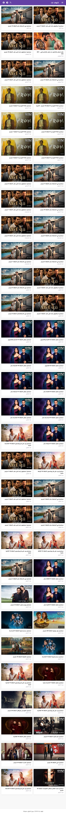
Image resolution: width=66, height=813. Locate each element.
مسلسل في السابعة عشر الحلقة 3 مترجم (20, 579)
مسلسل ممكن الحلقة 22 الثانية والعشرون (51, 340)
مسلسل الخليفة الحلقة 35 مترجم (22, 657)
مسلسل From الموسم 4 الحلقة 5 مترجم (20, 158)
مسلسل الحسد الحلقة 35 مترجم (22, 762)
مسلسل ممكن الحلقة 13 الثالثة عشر (53, 579)
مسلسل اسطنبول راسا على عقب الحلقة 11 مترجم (50, 26)
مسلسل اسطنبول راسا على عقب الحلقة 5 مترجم (50, 288)
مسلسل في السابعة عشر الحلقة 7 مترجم (20, 262)
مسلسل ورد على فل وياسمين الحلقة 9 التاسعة (18, 788)
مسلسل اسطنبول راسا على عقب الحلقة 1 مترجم (18, 525)
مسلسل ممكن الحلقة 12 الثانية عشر (53, 605)
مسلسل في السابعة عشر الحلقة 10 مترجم (51, 210)
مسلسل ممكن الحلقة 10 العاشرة (22, 736)
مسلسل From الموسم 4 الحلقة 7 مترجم (20, 132)
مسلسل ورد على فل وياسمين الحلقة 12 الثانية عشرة (18, 552)
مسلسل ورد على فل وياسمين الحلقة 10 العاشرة (50, 710)
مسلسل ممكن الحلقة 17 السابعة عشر (21, 392)
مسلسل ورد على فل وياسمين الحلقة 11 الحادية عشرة (18, 684)
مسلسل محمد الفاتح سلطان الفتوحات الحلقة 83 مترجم (50, 789)
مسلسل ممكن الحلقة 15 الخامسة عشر (20, 418)
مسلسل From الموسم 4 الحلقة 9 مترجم (20, 106)
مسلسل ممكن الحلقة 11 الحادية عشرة (53, 683)
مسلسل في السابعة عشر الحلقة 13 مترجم (19, 26)
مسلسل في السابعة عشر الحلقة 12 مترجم (51, 80)
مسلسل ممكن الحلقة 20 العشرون (54, 366)
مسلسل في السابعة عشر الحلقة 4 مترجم (52, 525)
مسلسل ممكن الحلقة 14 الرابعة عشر (53, 444)
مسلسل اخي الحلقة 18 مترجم (55, 762)
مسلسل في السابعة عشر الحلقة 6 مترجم (20, 288)
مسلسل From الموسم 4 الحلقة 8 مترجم (52, 132)
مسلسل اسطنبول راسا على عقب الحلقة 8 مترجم (18, 184)
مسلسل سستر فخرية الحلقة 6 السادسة (20, 631)
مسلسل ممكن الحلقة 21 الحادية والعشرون (19, 340)
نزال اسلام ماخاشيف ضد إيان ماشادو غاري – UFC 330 (50, 53)
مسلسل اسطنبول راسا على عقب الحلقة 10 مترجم (17, 52)
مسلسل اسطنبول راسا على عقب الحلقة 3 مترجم (18, 471)
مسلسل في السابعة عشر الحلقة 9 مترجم (52, 236)
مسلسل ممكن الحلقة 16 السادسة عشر (52, 418)
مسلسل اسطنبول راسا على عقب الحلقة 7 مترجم (18, 210)
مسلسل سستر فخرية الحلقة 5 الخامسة (52, 657)
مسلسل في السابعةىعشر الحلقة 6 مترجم (19, 314)
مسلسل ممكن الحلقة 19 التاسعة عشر (20, 366)
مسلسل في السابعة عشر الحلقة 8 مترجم (52, 262)
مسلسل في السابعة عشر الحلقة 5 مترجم (52, 499)
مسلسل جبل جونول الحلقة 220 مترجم (53, 631)
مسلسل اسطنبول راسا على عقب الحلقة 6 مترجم (18, 236)
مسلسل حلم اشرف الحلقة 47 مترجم (53, 736)
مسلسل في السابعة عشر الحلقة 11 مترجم (52, 184)
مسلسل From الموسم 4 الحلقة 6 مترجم (52, 158)
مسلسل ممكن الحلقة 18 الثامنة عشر (53, 392)
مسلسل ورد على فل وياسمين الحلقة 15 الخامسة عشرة (18, 444)
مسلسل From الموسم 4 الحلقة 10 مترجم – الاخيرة (49, 106)
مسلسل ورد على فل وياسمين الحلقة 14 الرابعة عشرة (50, 472)
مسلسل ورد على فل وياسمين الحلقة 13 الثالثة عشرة (50, 552)
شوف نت (55, 2)
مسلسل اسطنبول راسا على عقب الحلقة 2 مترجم (18, 499)
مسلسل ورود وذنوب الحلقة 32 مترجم (21, 605)
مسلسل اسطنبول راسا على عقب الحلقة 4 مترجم (50, 314)
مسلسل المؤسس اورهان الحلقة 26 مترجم (19, 710)
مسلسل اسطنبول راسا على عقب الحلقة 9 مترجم (18, 80)
